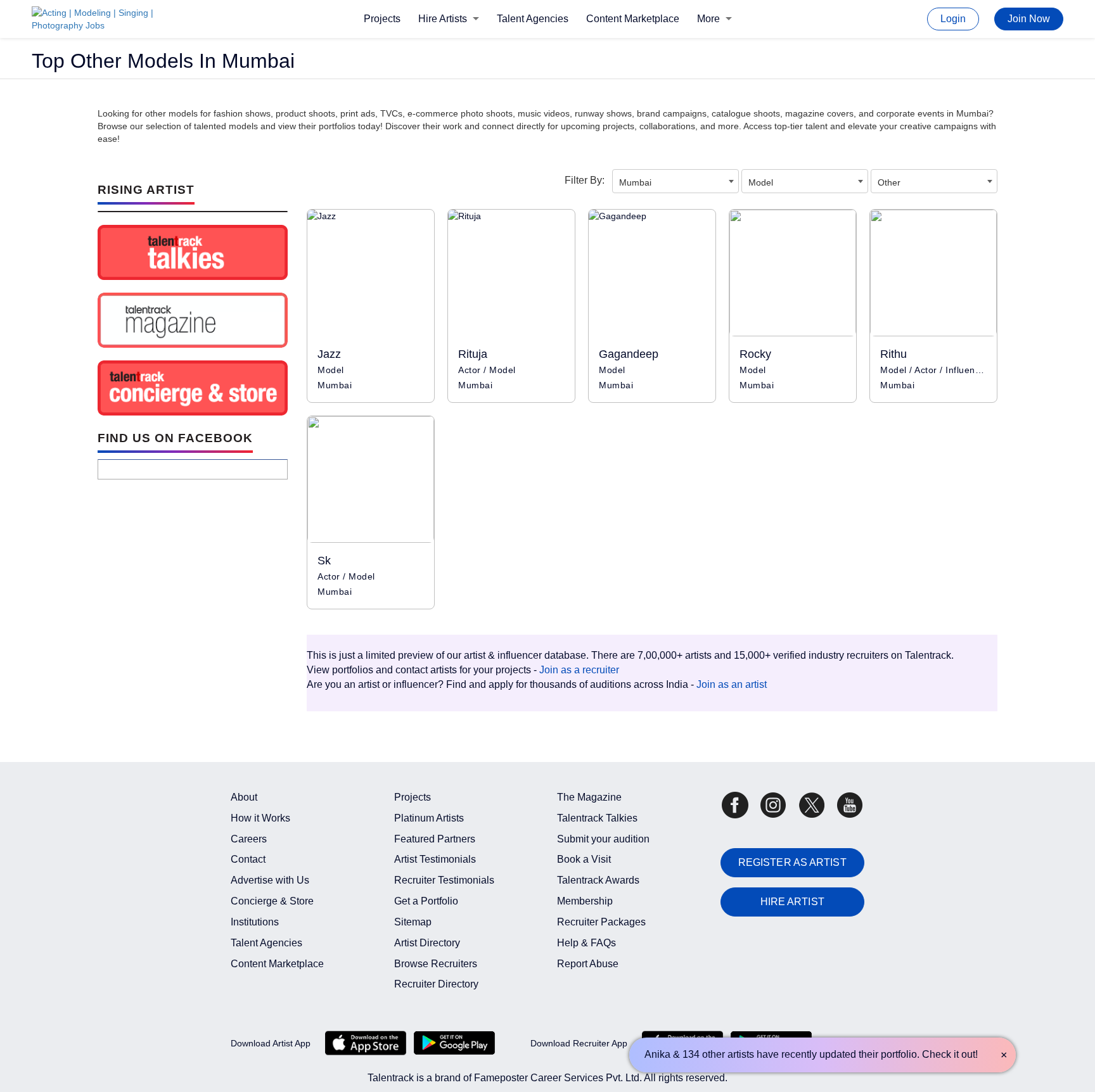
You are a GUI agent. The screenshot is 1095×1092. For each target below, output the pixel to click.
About (244, 797)
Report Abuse (587, 963)
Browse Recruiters (435, 963)
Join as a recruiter (579, 669)
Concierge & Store (272, 901)
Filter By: (585, 180)
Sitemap (413, 922)
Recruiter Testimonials (444, 880)
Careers (249, 839)
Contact (248, 859)
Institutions (255, 922)
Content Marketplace (632, 18)
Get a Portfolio (426, 901)
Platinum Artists (429, 818)
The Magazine (589, 797)
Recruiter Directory (436, 984)
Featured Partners (434, 839)
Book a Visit (584, 859)
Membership (585, 901)
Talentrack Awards (598, 880)
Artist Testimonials (435, 859)
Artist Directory (427, 942)
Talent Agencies (532, 18)
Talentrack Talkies (597, 818)
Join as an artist (731, 684)
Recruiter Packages (601, 922)
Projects (382, 18)
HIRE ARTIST (792, 901)
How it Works (260, 818)
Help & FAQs (586, 942)
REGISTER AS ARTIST (792, 862)
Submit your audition (603, 839)
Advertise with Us (270, 880)
